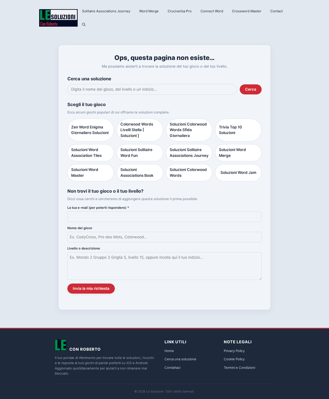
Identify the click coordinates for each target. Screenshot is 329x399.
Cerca (250, 89)
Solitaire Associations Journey (106, 11)
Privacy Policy (234, 351)
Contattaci (172, 368)
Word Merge (149, 11)
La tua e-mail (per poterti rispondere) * (98, 207)
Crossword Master (246, 11)
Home (169, 351)
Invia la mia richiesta (91, 288)
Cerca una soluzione (180, 359)
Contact (276, 11)
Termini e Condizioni (239, 368)
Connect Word (212, 11)
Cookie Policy (234, 359)
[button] (84, 24)
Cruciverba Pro (180, 11)
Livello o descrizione (83, 248)
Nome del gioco (79, 228)
